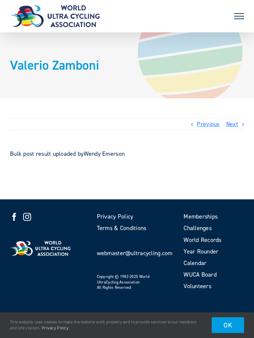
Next (232, 124)
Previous (208, 124)
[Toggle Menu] (239, 16)
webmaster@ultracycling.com (135, 253)
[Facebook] (14, 217)
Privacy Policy (55, 328)
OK (228, 325)
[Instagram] (27, 217)
